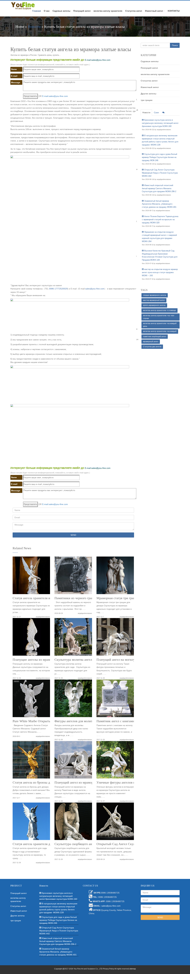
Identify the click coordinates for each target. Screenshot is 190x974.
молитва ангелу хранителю (108, 11)
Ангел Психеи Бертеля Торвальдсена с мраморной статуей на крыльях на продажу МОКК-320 (160, 219)
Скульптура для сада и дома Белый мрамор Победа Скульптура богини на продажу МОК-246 (159, 157)
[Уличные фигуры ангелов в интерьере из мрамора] (115, 761)
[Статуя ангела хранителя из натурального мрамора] (31, 576)
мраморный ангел (150, 342)
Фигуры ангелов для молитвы (75, 721)
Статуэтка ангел (133, 11)
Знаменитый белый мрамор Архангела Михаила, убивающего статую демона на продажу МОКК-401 (159, 204)
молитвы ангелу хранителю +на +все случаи (158, 317)
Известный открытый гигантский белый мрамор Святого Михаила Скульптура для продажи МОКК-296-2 (159, 188)
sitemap (132, 969)
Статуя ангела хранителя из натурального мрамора (48, 598)
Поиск (175, 45)
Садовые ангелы (61, 11)
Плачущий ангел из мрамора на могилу (82, 782)
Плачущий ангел (82, 11)
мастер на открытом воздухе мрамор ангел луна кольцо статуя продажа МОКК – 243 (160, 272)
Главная (36, 11)
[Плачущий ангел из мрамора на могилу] (73, 761)
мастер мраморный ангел (154, 300)
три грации (146, 100)
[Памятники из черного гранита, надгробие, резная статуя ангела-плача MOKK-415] (73, 576)
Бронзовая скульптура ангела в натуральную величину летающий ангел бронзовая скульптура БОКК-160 (160, 123)
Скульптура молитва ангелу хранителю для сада (88, 659)
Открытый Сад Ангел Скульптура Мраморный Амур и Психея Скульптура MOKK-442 (160, 173)
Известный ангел (154, 11)
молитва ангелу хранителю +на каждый (159, 331)
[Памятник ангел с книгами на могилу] (115, 699)
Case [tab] (156, 112)
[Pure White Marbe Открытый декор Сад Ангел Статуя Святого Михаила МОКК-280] (31, 699)
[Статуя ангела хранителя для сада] (31, 822)
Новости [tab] (146, 112)
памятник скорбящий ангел (154, 336)
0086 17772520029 (58, 288)
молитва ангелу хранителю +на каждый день (159, 324)
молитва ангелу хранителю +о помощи (159, 310)
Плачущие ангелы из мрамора (34, 659)
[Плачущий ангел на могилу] (115, 638)
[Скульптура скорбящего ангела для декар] (73, 822)
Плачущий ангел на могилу (115, 659)
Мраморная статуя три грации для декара (125, 598)
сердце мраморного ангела (154, 295)
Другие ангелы (148, 93)
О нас (47, 11)
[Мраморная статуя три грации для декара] (115, 576)
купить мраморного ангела (154, 305)
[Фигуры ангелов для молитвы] (73, 699)
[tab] (163, 112)
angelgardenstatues (43, 617)
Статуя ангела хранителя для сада (36, 844)
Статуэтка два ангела (152, 347)
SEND (73, 535)
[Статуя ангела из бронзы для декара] (31, 761)
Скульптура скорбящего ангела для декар (83, 844)
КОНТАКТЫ (174, 11)
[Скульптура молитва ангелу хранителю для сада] (73, 638)
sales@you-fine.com (94, 288)
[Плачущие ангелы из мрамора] (31, 638)
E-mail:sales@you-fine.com (97, 60)
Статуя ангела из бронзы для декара (38, 782)
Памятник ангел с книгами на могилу (122, 721)
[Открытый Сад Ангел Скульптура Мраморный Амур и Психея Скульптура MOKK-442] (115, 822)
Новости (34, 27)
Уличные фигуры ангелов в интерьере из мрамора (131, 782)
